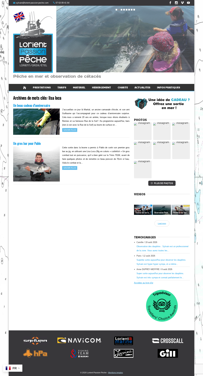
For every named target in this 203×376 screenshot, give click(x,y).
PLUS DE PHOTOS (163, 183)
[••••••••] (125, 40)
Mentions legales (115, 373)
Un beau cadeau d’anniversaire (31, 105)
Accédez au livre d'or (143, 283)
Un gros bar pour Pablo (27, 143)
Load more (162, 223)
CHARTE (123, 87)
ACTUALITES (142, 87)
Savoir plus (69, 130)
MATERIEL (79, 87)
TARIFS (61, 87)
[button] (143, 131)
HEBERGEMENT (101, 87)
